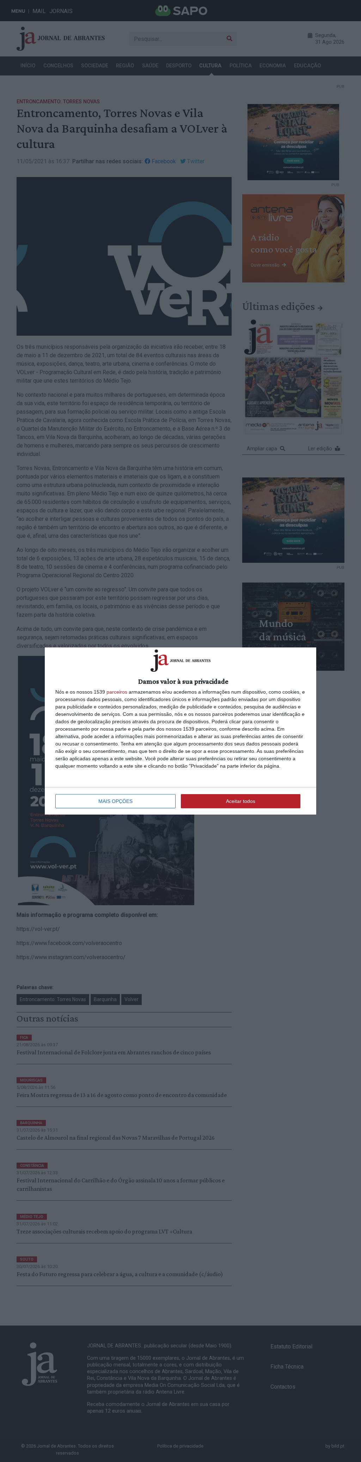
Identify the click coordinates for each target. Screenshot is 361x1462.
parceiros (116, 691)
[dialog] (180, 731)
